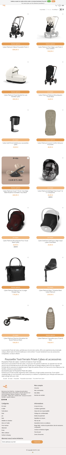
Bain (3, 418)
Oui (49, 1)
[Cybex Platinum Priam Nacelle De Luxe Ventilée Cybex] (16, 75)
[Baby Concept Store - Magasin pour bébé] (4, 5)
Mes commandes (38, 390)
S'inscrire (36, 388)
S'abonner (37, 442)
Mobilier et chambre (7, 420)
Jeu (2, 416)
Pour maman (5, 425)
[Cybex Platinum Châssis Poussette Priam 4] (16, 27)
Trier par (49, 9)
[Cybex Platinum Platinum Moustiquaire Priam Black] (50, 75)
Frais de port (37, 432)
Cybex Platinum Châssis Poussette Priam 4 (15, 47)
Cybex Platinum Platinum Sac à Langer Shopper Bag (15, 291)
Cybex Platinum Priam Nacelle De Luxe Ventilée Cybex (15, 95)
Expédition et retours (39, 418)
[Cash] (33, 452)
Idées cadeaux (5, 432)
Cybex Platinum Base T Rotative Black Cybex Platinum (50, 291)
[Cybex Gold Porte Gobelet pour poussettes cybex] (16, 122)
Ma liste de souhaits (39, 395)
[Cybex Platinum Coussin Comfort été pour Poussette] (50, 122)
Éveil (3, 413)
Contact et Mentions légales (41, 429)
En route (4, 406)
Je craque (50, 92)
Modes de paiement (39, 416)
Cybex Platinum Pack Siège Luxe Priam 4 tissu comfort (50, 47)
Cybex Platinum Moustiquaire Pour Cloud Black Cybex (15, 241)
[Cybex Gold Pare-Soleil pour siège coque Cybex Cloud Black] (50, 220)
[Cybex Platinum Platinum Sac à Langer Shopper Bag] (16, 270)
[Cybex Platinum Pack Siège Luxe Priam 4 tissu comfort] (50, 27)
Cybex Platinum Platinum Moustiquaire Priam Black (50, 95)
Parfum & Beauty (6, 435)
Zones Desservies (39, 434)
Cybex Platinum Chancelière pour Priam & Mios (50, 339)
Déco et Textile (6, 423)
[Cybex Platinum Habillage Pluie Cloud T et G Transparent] (50, 170)
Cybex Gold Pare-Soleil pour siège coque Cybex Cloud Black (50, 241)
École (3, 430)
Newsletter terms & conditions (42, 423)
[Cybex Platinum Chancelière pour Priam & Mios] (50, 318)
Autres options (15, 44)
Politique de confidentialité (41, 413)
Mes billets (37, 393)
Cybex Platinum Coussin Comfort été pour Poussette (50, 143)
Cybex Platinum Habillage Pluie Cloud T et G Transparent (50, 191)
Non (53, 1)
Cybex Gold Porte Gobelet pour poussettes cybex (15, 143)
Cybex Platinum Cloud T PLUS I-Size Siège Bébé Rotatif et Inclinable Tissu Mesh (15, 191)
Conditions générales (39, 408)
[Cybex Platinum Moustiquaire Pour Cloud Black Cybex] (16, 220)
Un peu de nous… (38, 406)
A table (3, 408)
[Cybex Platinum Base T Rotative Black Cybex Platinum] (50, 270)
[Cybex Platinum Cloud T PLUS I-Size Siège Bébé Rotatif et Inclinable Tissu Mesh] (16, 170)
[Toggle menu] (62, 5)
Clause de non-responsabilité (41, 411)
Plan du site (37, 420)
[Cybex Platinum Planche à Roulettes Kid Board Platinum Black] (16, 318)
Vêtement (4, 428)
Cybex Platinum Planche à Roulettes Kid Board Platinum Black (15, 339)
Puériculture (5, 411)
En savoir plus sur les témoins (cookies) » (33, 3)
